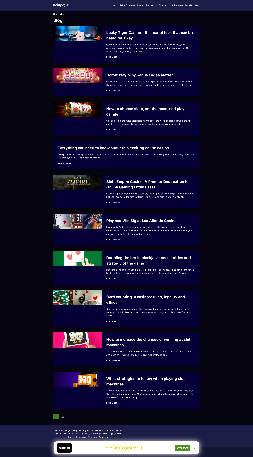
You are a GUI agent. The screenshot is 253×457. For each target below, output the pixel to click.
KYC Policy (81, 433)
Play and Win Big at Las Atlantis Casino (141, 220)
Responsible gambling (66, 430)
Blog (196, 5)
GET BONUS (182, 448)
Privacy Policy (86, 430)
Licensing (81, 437)
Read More (113, 57)
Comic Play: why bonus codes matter (139, 75)
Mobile (188, 5)
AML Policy (68, 433)
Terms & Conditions (104, 430)
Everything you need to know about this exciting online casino (113, 148)
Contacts (103, 437)
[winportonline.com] (60, 5)
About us (92, 437)
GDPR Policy (95, 433)
